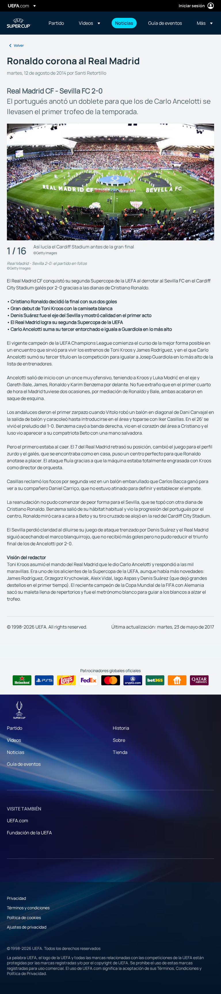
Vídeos (14, 740)
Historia (121, 728)
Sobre (119, 740)
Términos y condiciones (28, 907)
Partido (14, 728)
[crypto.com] (132, 680)
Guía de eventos (24, 764)
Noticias (15, 752)
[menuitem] (56, 23)
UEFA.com (17, 820)
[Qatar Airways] (199, 680)
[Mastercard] (110, 680)
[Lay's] (66, 680)
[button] (89, 23)
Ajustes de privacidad (26, 927)
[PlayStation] (44, 680)
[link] (56, 23)
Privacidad (16, 898)
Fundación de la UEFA (29, 832)
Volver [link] (19, 45)
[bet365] (155, 680)
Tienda (120, 752)
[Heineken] (22, 680)
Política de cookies (24, 917)
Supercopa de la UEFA (19, 23)
